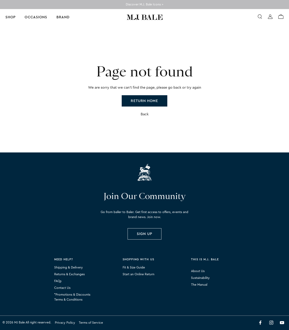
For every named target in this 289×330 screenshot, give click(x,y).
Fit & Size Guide (134, 267)
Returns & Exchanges (69, 274)
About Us (198, 271)
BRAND (63, 17)
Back (145, 114)
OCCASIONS (36, 17)
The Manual (199, 284)
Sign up (144, 234)
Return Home (144, 101)
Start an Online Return (138, 274)
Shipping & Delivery (68, 267)
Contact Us (62, 288)
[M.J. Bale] (144, 173)
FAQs (57, 281)
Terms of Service (91, 322)
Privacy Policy (65, 322)
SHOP (10, 17)
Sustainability (200, 278)
